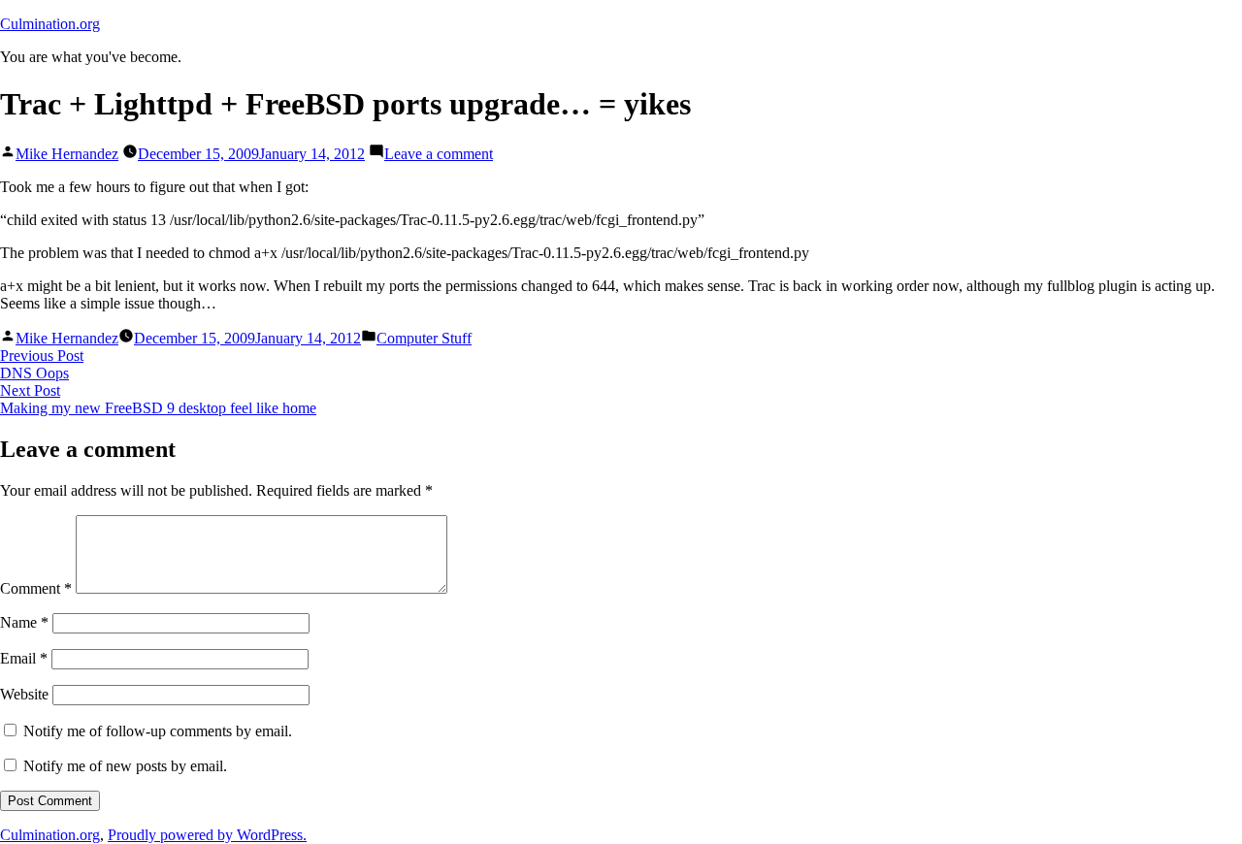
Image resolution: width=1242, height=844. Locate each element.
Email (24, 658)
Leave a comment (438, 154)
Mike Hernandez (67, 154)
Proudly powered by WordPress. (207, 835)
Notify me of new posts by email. (125, 766)
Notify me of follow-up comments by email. (157, 731)
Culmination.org (50, 24)
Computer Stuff (424, 338)
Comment (36, 588)
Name (24, 622)
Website (24, 694)
